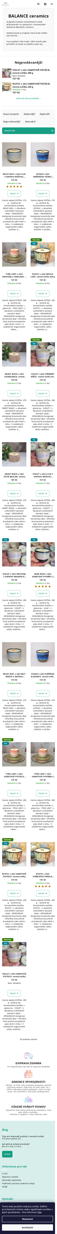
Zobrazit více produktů (27, 98)
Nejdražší (45, 114)
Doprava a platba (10, 1177)
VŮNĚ (4, 1186)
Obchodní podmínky (11, 1180)
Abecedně (30, 121)
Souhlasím (27, 1227)
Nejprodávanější (11, 121)
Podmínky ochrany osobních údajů (18, 1183)
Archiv (7, 1154)
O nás (5, 1173)
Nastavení (27, 1219)
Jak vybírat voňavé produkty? (16, 1144)
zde (39, 1212)
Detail (13, 193)
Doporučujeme (11, 114)
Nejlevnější (29, 114)
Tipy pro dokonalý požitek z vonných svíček (23, 1136)
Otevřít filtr (9, 130)
